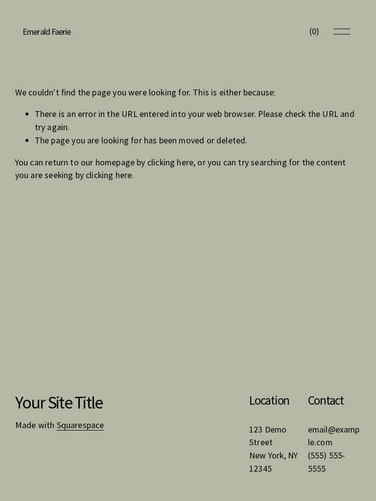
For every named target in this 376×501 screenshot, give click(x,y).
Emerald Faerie (47, 31)
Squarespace (80, 425)
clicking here (170, 162)
